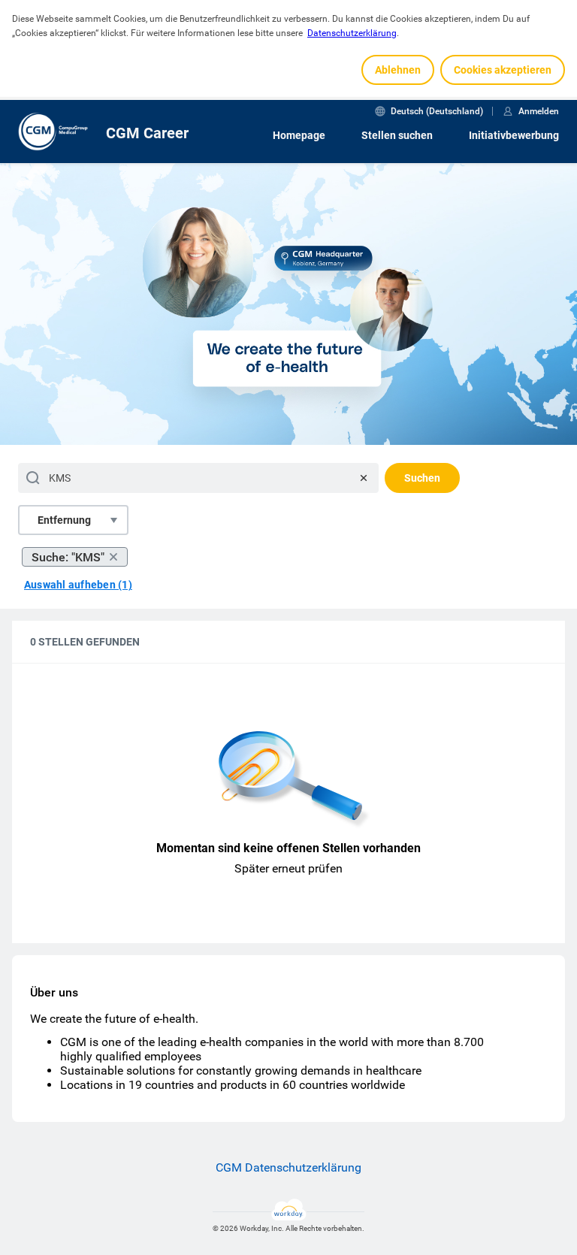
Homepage (299, 135)
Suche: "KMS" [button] (68, 557)
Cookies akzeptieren (502, 70)
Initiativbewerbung (514, 135)
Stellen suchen (397, 135)
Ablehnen (398, 70)
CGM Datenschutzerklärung (288, 1167)
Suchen (422, 478)
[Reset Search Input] (364, 478)
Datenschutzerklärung (352, 33)
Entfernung (64, 520)
